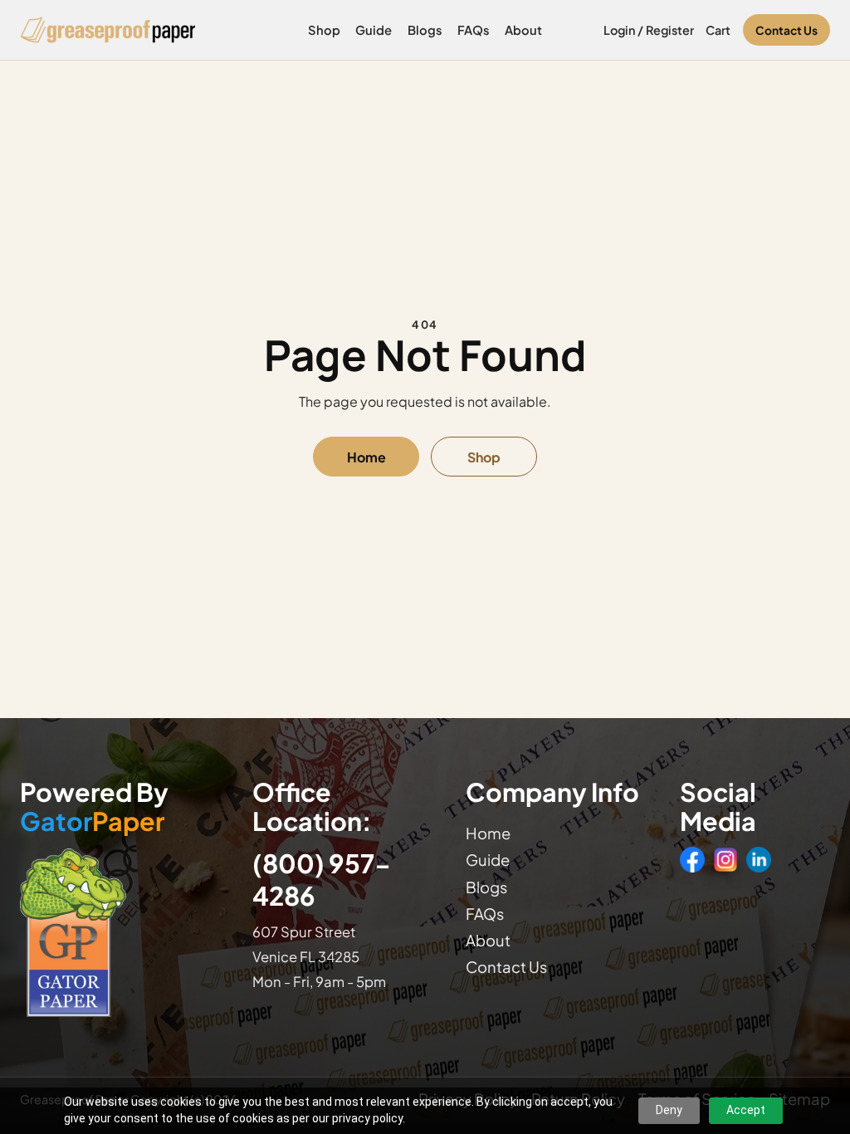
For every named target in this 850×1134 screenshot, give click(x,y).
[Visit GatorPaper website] (123, 932)
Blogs (425, 29)
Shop (324, 29)
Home (366, 457)
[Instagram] (725, 859)
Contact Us (786, 30)
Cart (718, 29)
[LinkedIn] (758, 859)
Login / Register (648, 29)
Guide (373, 29)
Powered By (94, 807)
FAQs (473, 29)
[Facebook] (692, 859)
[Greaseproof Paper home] (108, 30)
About (523, 29)
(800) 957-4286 (321, 879)
